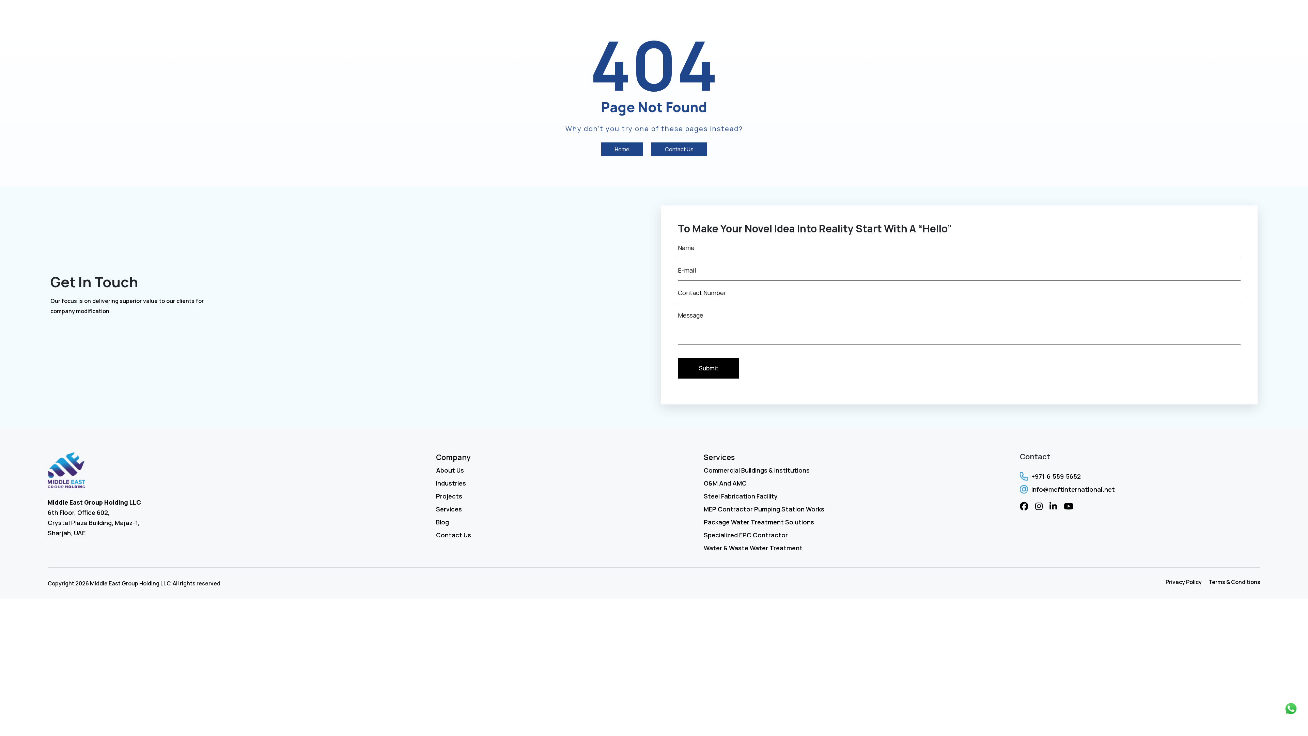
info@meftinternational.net (1073, 489)
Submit (708, 368)
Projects (1103, 16)
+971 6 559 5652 (1056, 476)
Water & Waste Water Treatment (753, 548)
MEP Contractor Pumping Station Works (764, 509)
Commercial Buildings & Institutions (757, 470)
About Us (1021, 16)
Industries (1144, 16)
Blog (1201, 16)
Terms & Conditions (1234, 582)
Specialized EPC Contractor (746, 535)
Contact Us (1237, 16)
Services (1059, 16)
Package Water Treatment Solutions (759, 522)
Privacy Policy (1184, 582)
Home (988, 16)
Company (453, 457)
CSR (1176, 16)
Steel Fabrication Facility (741, 496)
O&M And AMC (725, 483)
